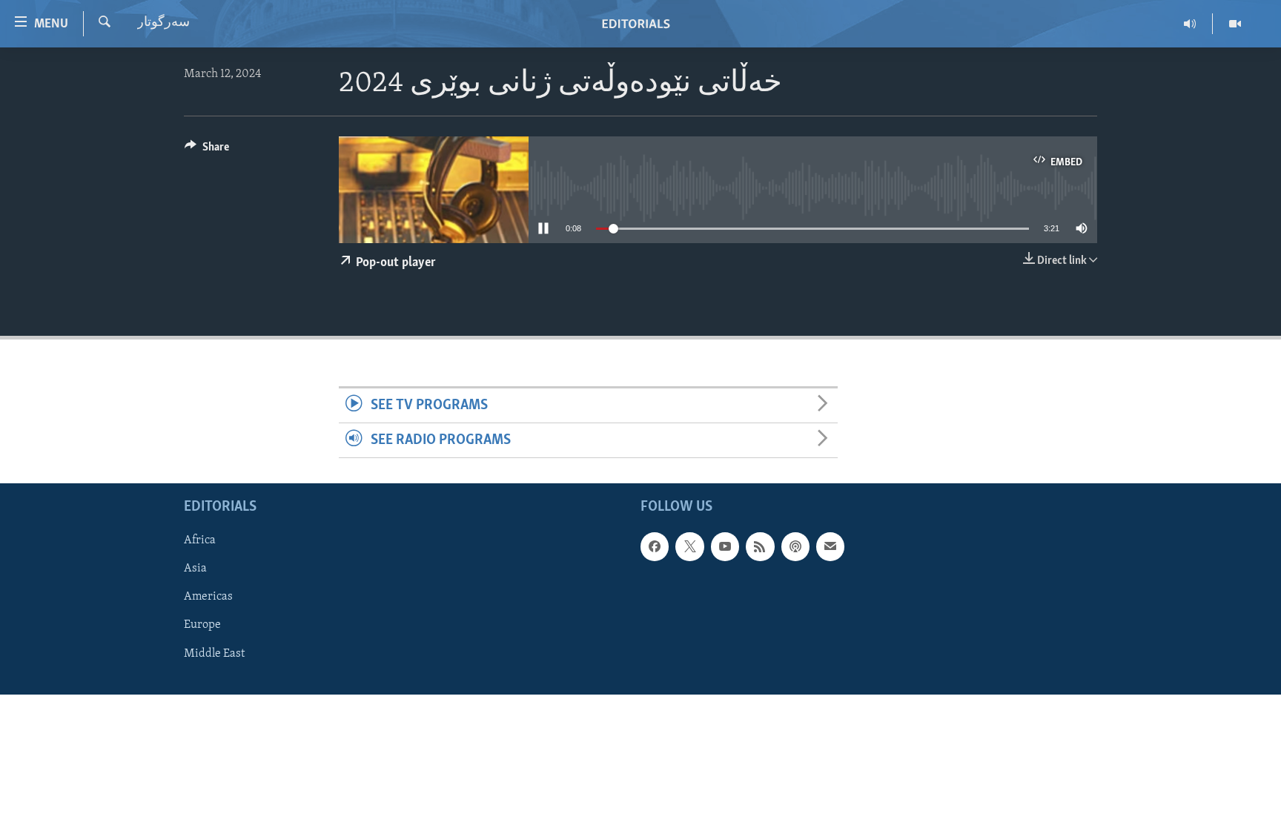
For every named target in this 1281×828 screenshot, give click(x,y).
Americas (208, 597)
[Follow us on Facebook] (654, 547)
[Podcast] (795, 547)
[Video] (1235, 23)
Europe (202, 626)
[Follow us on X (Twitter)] (689, 547)
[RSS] (760, 547)
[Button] (207, 150)
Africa (200, 541)
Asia (195, 569)
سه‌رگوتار (163, 23)
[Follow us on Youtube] (725, 547)
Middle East (214, 654)
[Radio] (1190, 23)
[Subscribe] (830, 547)
